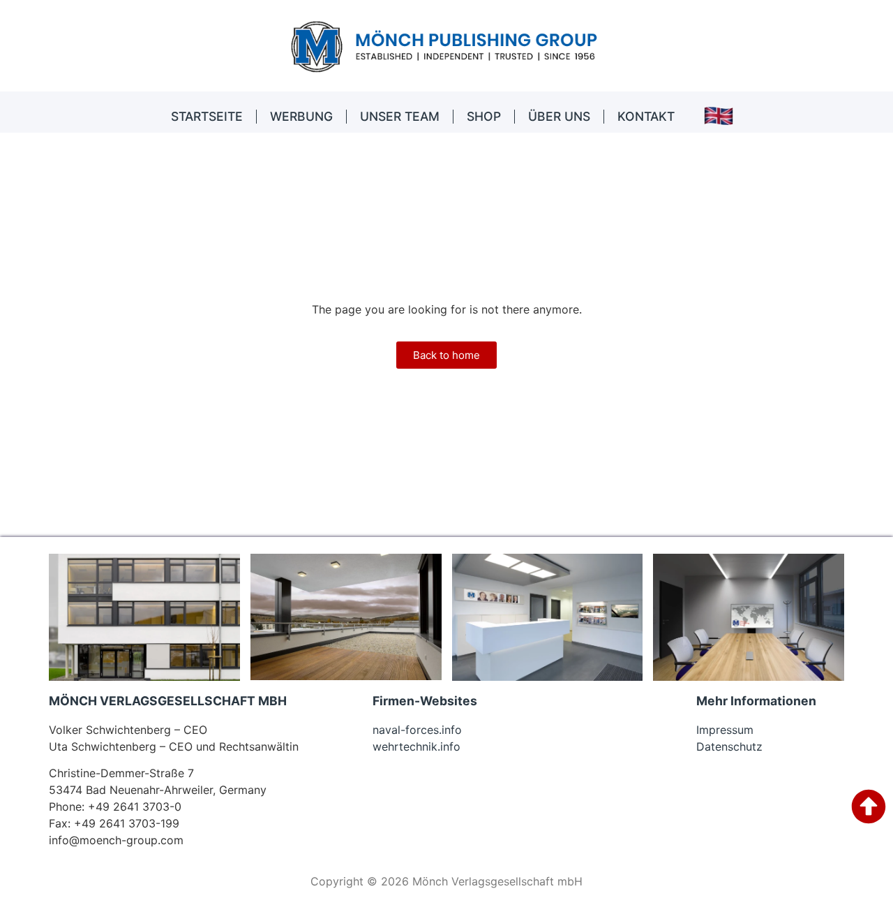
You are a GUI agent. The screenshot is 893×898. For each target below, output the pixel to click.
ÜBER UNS (559, 116)
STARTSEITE (207, 116)
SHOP (484, 116)
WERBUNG (301, 116)
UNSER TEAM (400, 116)
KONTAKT (646, 116)
